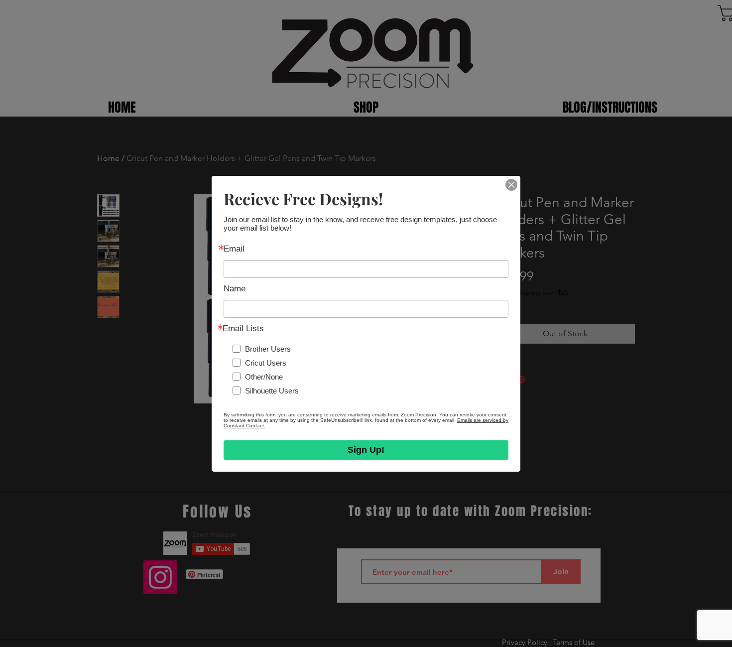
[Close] (511, 185)
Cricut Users (265, 362)
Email (234, 249)
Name (234, 288)
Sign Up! (366, 450)
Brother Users (268, 348)
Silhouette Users (272, 390)
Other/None (264, 376)
